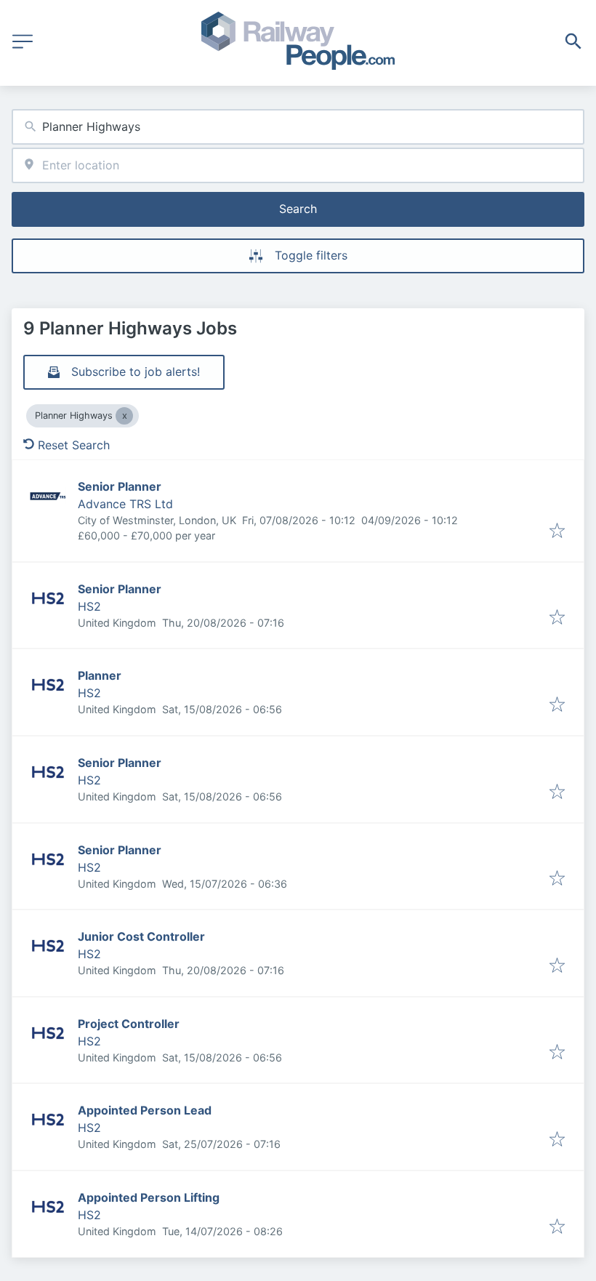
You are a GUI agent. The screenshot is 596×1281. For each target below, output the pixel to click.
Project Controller (129, 1023)
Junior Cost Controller (141, 936)
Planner (99, 675)
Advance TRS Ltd (125, 504)
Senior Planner (119, 486)
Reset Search (74, 445)
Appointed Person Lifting (149, 1197)
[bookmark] (557, 531)
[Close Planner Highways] (124, 416)
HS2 (89, 606)
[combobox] (298, 127)
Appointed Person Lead (145, 1110)
